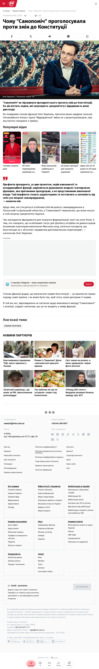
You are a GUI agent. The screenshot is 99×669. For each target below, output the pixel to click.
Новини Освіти (75, 521)
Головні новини (15, 490)
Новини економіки (17, 521)
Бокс (40, 557)
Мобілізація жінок (75, 500)
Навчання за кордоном (78, 542)
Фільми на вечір (45, 532)
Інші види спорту (45, 571)
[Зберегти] (87, 36)
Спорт (41, 554)
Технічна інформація (43, 470)
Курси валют (13, 528)
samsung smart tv (58, 641)
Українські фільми (45, 528)
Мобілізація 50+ (74, 496)
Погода (11, 507)
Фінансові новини (15, 532)
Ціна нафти (13, 525)
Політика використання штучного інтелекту (48, 452)
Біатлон (41, 568)
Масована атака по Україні (49, 504)
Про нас (7, 447)
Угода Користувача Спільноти (47, 461)
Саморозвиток (74, 538)
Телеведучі (8, 464)
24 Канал (6, 11)
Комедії (41, 535)
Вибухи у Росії (44, 507)
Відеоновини (13, 500)
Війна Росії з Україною (49, 486)
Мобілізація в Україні (79, 486)
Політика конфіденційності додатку (49, 457)
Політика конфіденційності (46, 447)
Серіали (41, 539)
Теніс (40, 564)
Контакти (70, 447)
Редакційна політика (12, 455)
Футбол (41, 561)
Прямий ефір (13, 497)
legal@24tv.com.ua (37, 630)
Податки (11, 542)
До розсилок (82, 587)
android (14, 641)
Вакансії (69, 451)
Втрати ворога (44, 511)
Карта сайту (71, 464)
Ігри (68, 468)
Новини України (19, 11)
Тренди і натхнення (16, 564)
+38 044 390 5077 (59, 423)
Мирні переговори (46, 497)
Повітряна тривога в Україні (50, 500)
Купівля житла (14, 561)
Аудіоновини (13, 504)
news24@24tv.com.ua (14, 423)
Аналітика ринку (15, 557)
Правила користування (13, 472)
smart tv (43, 641)
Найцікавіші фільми (46, 525)
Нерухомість (14, 554)
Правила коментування (44, 466)
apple (28, 641)
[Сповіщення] (96, 3)
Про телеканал (10, 460)
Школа (71, 531)
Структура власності (74, 455)
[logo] (11, 3)
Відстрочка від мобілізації (79, 507)
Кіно (40, 521)
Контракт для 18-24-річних (79, 503)
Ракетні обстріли (45, 490)
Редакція (7, 451)
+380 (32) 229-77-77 (22, 627)
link (52, 434)
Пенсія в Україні (15, 545)
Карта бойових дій (46, 493)
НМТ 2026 (72, 535)
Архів (68, 460)
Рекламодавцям (10, 468)
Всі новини (13, 486)
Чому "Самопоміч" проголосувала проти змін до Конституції (52, 11)
